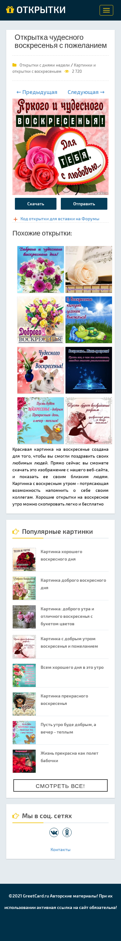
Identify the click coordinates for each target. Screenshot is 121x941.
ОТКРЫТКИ (40, 10)
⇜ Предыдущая (36, 91)
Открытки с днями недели (45, 65)
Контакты (60, 849)
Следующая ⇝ (86, 91)
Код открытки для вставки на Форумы (59, 218)
